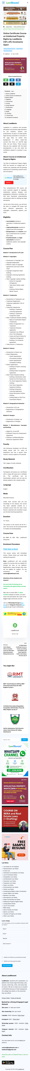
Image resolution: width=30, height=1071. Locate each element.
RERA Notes (6, 907)
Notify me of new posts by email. (12, 961)
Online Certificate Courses (9, 48)
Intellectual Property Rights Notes (13, 901)
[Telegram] (18, 84)
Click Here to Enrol (10, 549)
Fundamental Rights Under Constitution (14, 891)
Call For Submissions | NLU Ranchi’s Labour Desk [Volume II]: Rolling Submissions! (13, 730)
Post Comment (7, 965)
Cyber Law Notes (8, 885)
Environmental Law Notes (10, 887)
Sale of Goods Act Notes (10, 910)
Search (24, 739)
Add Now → (9, 182)
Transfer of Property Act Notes (12, 914)
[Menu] (3, 2)
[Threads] (12, 84)
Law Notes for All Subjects (11, 866)
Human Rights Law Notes (10, 893)
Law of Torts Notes (9, 905)
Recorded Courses (8, 50)
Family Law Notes (8, 889)
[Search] (27, 2)
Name (5, 929)
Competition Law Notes (10, 877)
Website (5, 938)
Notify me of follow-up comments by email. (15, 957)
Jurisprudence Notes (9, 903)
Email (4, 933)
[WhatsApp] (5, 80)
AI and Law (6, 870)
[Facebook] (18, 80)
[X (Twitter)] (5, 84)
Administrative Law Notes (10, 868)
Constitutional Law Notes (10, 879)
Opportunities (19, 48)
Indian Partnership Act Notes (11, 899)
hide (12, 91)
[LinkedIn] (12, 80)
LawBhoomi (5, 980)
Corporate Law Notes (9, 883)
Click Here (16, 1019)
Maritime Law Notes (9, 895)
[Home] (3, 26)
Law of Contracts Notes (10, 875)
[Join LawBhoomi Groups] (15, 614)
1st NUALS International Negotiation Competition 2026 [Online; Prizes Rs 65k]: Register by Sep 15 (13, 707)
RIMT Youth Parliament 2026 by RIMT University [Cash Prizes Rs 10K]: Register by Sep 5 (14, 685)
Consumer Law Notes (9, 881)
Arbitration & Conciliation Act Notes (13, 873)
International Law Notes (10, 897)
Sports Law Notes (8, 912)
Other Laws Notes (8, 916)
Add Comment (7, 943)
